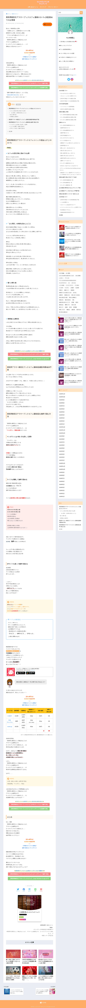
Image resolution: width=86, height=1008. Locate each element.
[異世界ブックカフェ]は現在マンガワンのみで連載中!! (29, 351)
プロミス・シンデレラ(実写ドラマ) (68, 96)
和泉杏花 (44, 929)
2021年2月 (61, 457)
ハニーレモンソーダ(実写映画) (67, 106)
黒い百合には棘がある (63, 312)
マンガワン (37, 929)
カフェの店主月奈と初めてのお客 (17, 110)
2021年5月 (61, 448)
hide (18, 104)
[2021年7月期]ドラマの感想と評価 (68, 98)
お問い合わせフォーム (33, 6)
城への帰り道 (13, 114)
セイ (69, 282)
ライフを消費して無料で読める (17, 126)
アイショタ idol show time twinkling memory (67, 280)
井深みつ (60, 290)
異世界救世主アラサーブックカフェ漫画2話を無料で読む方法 (24, 122)
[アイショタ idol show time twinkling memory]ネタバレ (70, 169)
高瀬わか (68, 309)
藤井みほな (61, 304)
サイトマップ (43, 6)
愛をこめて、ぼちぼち (76, 295)
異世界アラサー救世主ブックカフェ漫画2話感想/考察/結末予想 (24, 119)
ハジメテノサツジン (69, 285)
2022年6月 (61, 409)
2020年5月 (61, 484)
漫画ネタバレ (50, 925)
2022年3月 (61, 418)
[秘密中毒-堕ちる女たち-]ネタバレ (68, 158)
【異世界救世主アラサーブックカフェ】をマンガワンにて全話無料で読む (29, 87)
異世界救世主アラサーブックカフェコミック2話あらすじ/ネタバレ (25, 108)
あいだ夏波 (68, 273)
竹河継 (72, 302)
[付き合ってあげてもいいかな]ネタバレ (69, 165)
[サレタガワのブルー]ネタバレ (67, 137)
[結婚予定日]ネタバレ (65, 127)
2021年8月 (61, 439)
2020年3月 (61, 490)
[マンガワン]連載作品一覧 (66, 185)
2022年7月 (61, 406)
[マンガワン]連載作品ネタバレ (67, 163)
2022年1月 (61, 424)
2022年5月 (61, 412)
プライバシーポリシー (53, 6)
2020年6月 (61, 481)
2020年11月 (62, 466)
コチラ (74, 75)
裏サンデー (45, 935)
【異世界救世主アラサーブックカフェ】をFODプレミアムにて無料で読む (29, 83)
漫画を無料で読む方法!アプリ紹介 (68, 177)
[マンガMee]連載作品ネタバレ (67, 130)
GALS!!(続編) (61, 273)
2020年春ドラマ (63, 197)
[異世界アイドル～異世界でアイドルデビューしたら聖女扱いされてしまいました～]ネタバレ (70, 173)
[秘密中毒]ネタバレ (64, 132)
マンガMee (77, 285)
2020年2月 (61, 493)
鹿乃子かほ (79, 309)
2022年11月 (62, 394)
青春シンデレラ (62, 309)
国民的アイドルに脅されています (65, 292)
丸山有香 (77, 287)
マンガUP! (61, 287)
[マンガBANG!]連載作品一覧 (66, 180)
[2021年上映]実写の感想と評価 (67, 109)
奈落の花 (60, 295)
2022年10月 (62, 397)
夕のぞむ (74, 292)
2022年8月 (61, 403)
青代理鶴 (75, 307)
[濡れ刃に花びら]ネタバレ (66, 150)
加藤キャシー (66, 290)
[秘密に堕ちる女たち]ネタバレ (67, 155)
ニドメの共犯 (61, 285)
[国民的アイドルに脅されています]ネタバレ (70, 143)
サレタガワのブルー (63, 282)
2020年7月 (61, 478)
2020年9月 (61, 472)
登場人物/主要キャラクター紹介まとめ (69, 194)
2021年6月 (61, 445)
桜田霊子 (50, 929)
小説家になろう (67, 295)
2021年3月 (61, 454)
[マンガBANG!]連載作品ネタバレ (67, 125)
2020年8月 (61, 475)
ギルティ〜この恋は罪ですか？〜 (68, 204)
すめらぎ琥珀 (78, 275)
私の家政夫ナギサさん (65, 209)
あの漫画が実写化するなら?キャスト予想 (69, 187)
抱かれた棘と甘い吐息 (63, 297)
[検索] (81, 12)
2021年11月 (62, 430)
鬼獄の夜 (73, 309)
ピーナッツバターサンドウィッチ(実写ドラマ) (70, 207)
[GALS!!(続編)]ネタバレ (65, 135)
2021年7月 (61, 442)
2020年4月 (61, 487)
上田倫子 (72, 287)
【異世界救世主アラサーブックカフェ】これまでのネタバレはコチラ (29, 358)
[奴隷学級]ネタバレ (64, 145)
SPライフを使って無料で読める (17, 128)
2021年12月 (62, 427)
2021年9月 (61, 436)
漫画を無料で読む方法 (13, 94)
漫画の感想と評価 (63, 111)
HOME (44, 1002)
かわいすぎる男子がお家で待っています (66, 275)
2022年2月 (61, 421)
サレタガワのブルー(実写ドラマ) (67, 93)
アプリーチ (33, 670)
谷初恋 (66, 307)
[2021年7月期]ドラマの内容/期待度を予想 (69, 101)
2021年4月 (61, 451)
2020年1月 (61, 496)
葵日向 (77, 302)
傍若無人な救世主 (14, 116)
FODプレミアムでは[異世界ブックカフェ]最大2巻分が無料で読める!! (29, 80)
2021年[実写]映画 (63, 103)
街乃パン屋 (74, 304)
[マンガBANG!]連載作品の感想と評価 (68, 114)
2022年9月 (61, 400)
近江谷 (51, 935)
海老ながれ (61, 299)
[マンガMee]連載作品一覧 (66, 182)
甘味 (73, 299)
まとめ (10, 131)
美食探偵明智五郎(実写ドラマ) (67, 212)
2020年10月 (62, 469)
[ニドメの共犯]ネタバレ (65, 140)
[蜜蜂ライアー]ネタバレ (65, 160)
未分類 (61, 215)
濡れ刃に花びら (68, 299)
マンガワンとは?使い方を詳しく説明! (18, 124)
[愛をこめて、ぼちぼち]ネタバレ (67, 148)
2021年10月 (62, 433)
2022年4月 (61, 415)
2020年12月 (62, 463)
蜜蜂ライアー (67, 304)
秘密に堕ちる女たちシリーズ (64, 302)
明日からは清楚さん (72, 297)
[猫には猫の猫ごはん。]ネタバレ (67, 153)
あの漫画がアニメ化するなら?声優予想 (69, 190)
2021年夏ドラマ (63, 90)
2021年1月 (61, 460)
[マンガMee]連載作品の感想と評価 (68, 117)
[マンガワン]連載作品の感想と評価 (68, 119)
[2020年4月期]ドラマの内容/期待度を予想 (69, 199)
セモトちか (74, 282)
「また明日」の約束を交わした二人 (18, 112)
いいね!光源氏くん (64, 202)
